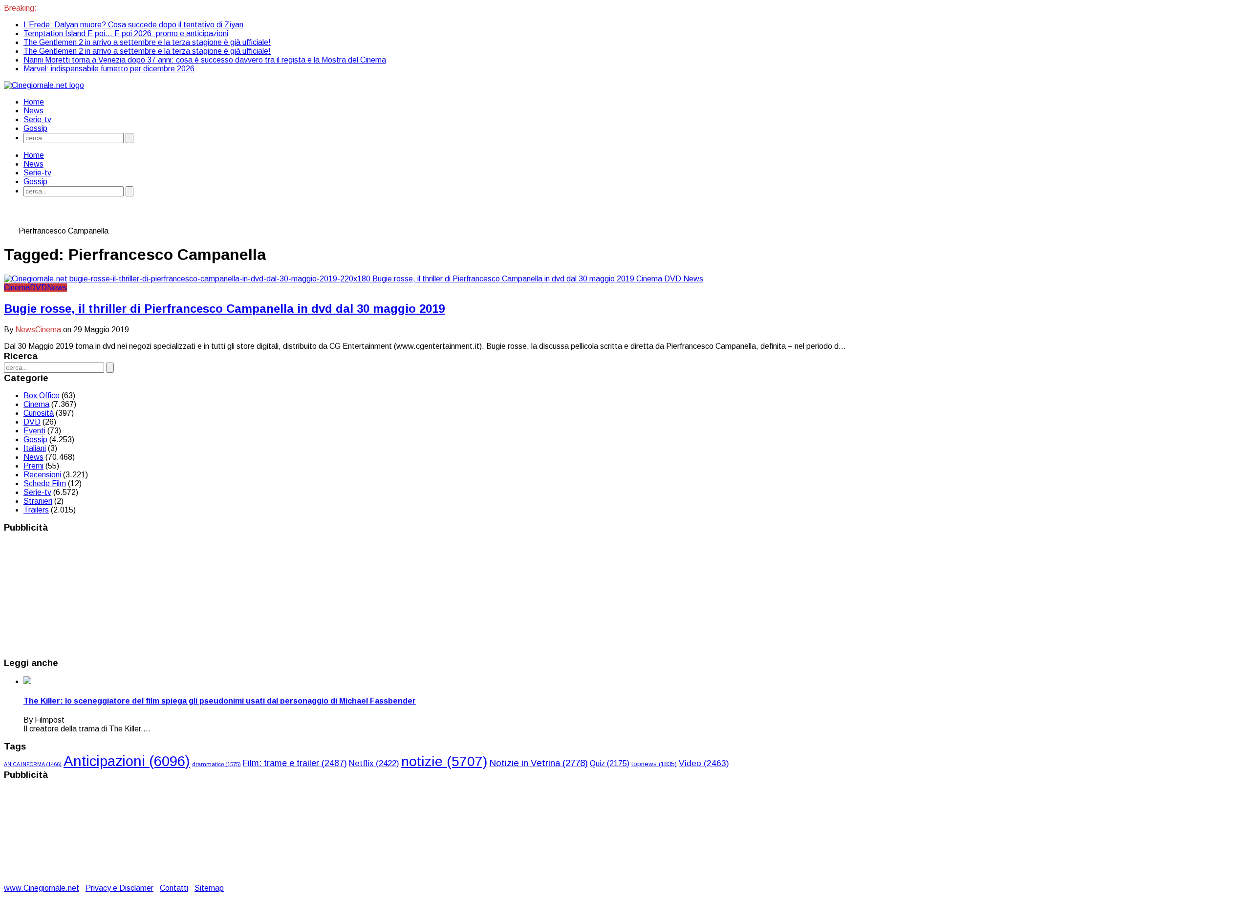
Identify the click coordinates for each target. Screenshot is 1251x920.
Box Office (41, 395)
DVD (38, 287)
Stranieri (37, 501)
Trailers (36, 510)
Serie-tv (37, 119)
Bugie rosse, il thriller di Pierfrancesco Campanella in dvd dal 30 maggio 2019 (224, 308)
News (33, 111)
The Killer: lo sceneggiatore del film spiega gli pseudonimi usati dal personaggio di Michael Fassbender (219, 701)
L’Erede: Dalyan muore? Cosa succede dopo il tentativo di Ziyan (133, 25)
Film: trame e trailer (295, 763)
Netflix (374, 763)
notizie (444, 761)
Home (33, 102)
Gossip (35, 128)
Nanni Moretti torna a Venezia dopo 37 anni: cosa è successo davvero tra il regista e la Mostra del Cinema (204, 60)
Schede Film (44, 483)
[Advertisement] (77, 595)
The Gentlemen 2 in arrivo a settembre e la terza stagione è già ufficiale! (147, 42)
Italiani (34, 448)
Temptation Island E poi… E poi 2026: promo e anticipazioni (125, 33)
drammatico (216, 764)
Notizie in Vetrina (538, 763)
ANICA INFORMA (33, 764)
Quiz (609, 763)
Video (704, 763)
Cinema (17, 287)
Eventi (34, 431)
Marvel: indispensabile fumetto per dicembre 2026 (108, 68)
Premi (33, 466)
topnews (654, 764)
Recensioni (42, 475)
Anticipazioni (127, 761)
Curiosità (38, 413)
